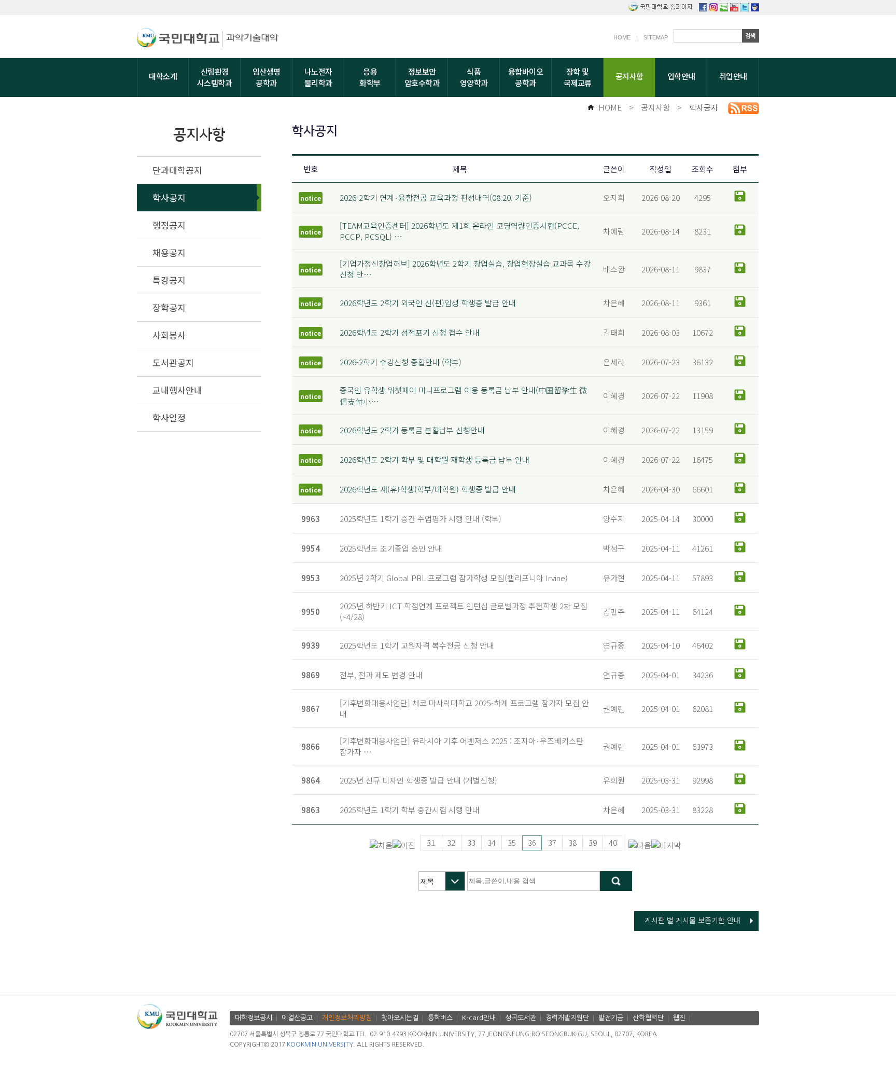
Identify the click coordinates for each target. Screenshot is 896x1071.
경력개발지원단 (567, 1017)
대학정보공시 (253, 1017)
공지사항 (629, 76)
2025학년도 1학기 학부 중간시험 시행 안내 (410, 809)
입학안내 (681, 76)
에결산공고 (297, 1017)
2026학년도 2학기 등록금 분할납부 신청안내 (412, 429)
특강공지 (169, 279)
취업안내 (733, 76)
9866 (310, 746)
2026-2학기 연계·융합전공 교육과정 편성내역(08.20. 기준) (436, 197)
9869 (310, 674)
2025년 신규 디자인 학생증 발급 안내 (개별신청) (418, 780)
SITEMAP (655, 37)
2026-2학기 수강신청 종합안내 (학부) (400, 361)
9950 (310, 611)
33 (471, 842)
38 (572, 842)
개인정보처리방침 (347, 1017)
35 (512, 842)
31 (431, 842)
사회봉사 (169, 334)
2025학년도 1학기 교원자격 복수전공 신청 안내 (417, 645)
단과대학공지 (177, 169)
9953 (310, 577)
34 (491, 842)
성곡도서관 (520, 1017)
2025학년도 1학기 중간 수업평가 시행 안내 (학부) (420, 518)
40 (613, 842)
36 (532, 842)
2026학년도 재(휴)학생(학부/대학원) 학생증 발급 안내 (428, 489)
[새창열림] (703, 8)
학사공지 (703, 107)
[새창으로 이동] (179, 39)
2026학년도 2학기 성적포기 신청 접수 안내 (410, 332)
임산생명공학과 (267, 77)
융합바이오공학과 (525, 77)
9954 (310, 548)
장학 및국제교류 (578, 77)
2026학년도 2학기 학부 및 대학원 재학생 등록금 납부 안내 (434, 459)
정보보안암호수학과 (422, 77)
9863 (310, 809)
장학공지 (169, 307)
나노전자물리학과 (318, 77)
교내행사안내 (177, 389)
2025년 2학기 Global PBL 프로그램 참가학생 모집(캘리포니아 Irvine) (454, 577)
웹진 (679, 1017)
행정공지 (169, 224)
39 (593, 842)
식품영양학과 (474, 77)
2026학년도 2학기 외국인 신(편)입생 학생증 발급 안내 (428, 302)
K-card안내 (479, 1017)
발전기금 (610, 1017)
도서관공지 (173, 362)
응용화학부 (370, 77)
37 (552, 842)
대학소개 (163, 76)
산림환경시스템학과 (214, 77)
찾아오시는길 (399, 1017)
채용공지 (169, 252)
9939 (310, 645)
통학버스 (440, 1017)
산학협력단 (648, 1017)
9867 (310, 708)
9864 (310, 780)
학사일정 (169, 417)
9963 (310, 518)
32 (451, 842)
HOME (622, 37)
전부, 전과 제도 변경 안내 (381, 674)
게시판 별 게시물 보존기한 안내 (692, 920)
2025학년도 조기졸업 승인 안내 (391, 548)
